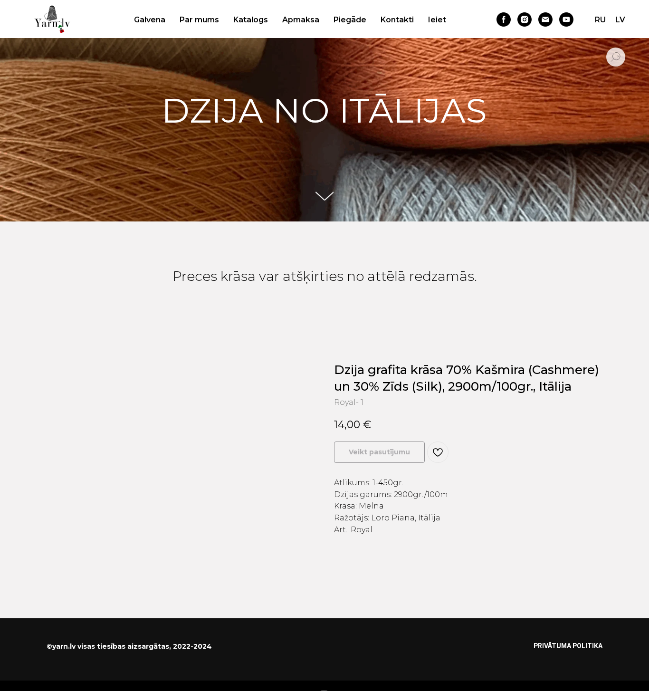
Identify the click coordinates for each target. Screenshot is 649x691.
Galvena (149, 19)
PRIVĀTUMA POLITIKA (568, 646)
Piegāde (350, 19)
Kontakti (397, 19)
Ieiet (437, 19)
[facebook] (503, 19)
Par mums (199, 19)
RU (600, 19)
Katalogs (250, 19)
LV (620, 19)
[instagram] (524, 19)
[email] (545, 19)
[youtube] (566, 19)
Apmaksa (300, 19)
